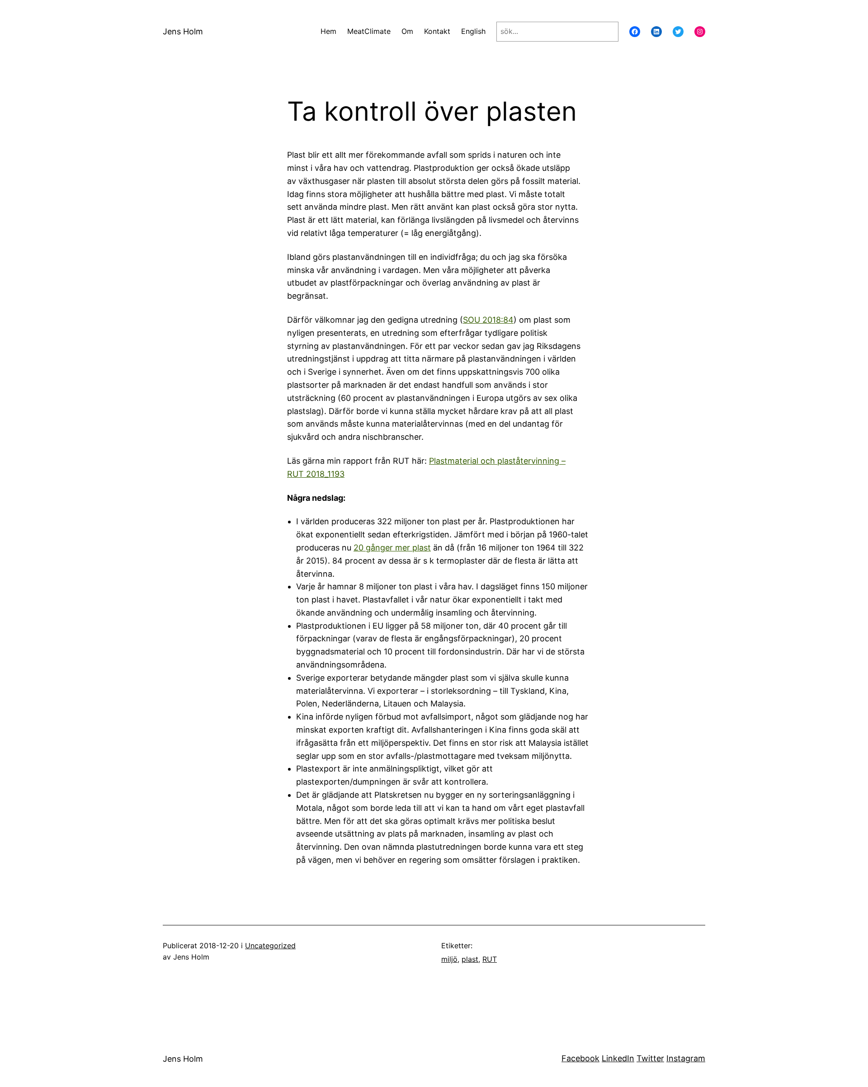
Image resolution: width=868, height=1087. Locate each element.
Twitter (650, 1058)
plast (470, 959)
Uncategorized (270, 945)
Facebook (580, 1058)
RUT (489, 959)
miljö (449, 959)
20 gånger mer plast (392, 547)
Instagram (685, 1058)
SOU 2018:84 (488, 320)
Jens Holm (183, 31)
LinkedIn (618, 1058)
